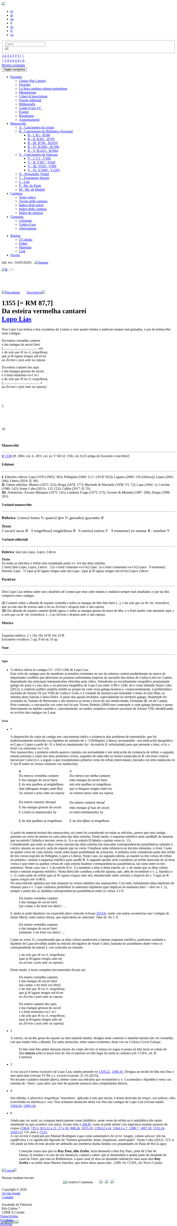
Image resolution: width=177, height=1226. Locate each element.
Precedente (12, 292)
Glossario (25, 220)
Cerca (9, 1170)
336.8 (86, 1124)
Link (22, 251)
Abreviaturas (27, 228)
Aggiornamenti (29, 119)
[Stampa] (41, 262)
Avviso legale (11, 1193)
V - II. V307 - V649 (41, 162)
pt (11, 15)
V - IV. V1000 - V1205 (44, 170)
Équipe (24, 112)
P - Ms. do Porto (30, 185)
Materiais (25, 247)
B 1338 (7, 456)
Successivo (34, 292)
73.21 (43, 1132)
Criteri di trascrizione (33, 96)
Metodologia (27, 92)
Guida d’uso (27, 224)
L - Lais (24, 182)
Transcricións (9, 1216)
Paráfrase (6, 1224)
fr (11, 31)
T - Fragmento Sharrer (34, 178)
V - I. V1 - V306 (39, 158)
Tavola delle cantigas (33, 201)
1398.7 (133, 1128)
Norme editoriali (30, 100)
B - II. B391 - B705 (41, 139)
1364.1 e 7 (120, 1128)
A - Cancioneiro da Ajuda (36, 127)
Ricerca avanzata (13, 65)
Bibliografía (27, 104)
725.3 (35, 1128)
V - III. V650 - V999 (42, 166)
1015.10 (87, 1128)
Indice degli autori (31, 205)
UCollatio (25, 239)
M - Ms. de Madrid (32, 189)
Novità (15, 255)
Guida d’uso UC (30, 108)
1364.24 (16, 1106)
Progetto (24, 85)
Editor (23, 243)
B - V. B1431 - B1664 (43, 151)
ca (11, 34)
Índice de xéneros (31, 213)
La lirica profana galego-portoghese (43, 88)
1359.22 (104, 1071)
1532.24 (158, 1128)
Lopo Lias (16, 319)
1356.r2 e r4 (102, 1128)
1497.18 (145, 1128)
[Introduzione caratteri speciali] (7, 48)
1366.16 (117, 1071)
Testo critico (27, 197)
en (12, 19)
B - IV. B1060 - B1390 (43, 147)
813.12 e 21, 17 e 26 (54, 1128)
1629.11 (15, 1132)
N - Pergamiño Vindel (34, 174)
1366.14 (29, 1106)
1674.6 (101, 913)
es (11, 27)
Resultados (26, 116)
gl (11, 11)
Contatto (7, 1197)
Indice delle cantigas (33, 209)
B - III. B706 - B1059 (42, 143)
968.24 (75, 1128)
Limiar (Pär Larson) (32, 81)
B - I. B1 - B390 (39, 135)
